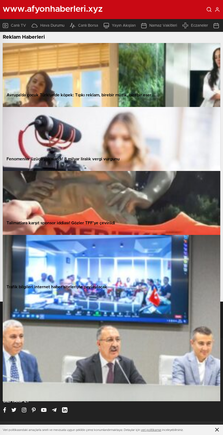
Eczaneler (199, 25)
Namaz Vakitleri (163, 25)
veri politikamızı (151, 429)
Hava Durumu (52, 25)
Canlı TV (18, 25)
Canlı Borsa (88, 25)
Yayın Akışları (124, 25)
